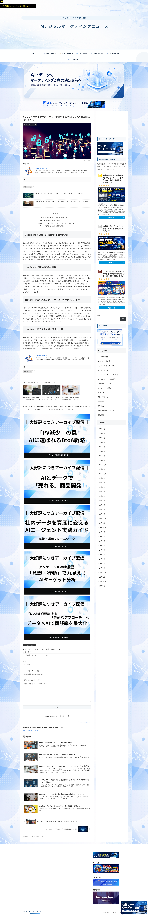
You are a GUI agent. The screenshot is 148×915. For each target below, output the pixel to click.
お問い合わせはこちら (30, 730)
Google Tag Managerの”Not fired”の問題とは (53, 217)
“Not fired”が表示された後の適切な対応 (52, 226)
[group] (32, 393)
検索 (98, 315)
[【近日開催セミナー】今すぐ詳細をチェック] (1, 1)
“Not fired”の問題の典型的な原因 (50, 220)
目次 (54, 214)
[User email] (24, 179)
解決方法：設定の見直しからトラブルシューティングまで (58, 223)
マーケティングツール (30, 645)
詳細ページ (112, 218)
